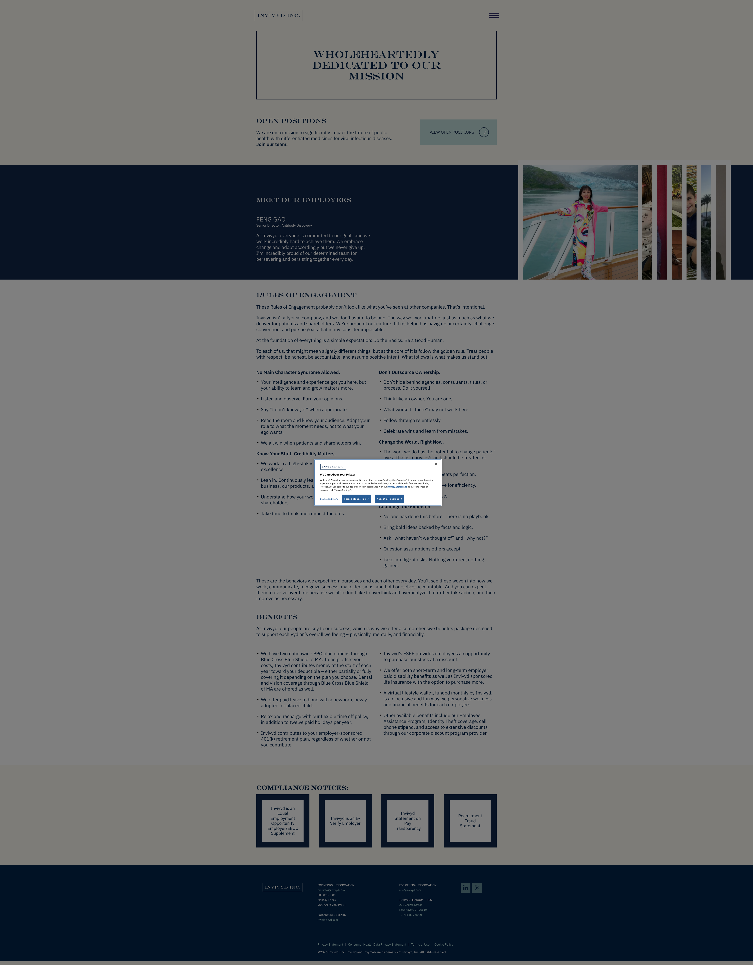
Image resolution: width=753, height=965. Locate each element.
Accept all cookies (388, 498)
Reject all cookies (355, 498)
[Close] (436, 463)
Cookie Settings (329, 498)
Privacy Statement (397, 486)
